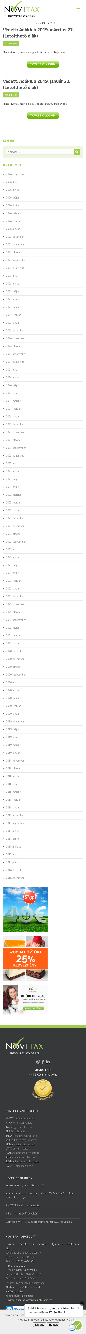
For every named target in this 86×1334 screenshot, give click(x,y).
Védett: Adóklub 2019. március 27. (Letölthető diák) (38, 32)
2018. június (12, 776)
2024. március (13, 401)
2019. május (12, 729)
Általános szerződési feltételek (23, 1287)
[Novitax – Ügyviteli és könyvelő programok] (20, 10)
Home (34, 23)
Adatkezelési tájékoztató (19, 1296)
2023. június (12, 471)
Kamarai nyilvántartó (23, 1153)
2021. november (15, 604)
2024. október (13, 346)
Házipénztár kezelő (20, 1144)
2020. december (15, 651)
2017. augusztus (15, 823)
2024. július (12, 369)
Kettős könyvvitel (19, 1122)
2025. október (13, 252)
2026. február (13, 221)
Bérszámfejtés (16, 1131)
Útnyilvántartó (17, 1148)
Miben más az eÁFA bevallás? (22, 1213)
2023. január (13, 510)
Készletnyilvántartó (21, 1140)
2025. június (12, 283)
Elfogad (39, 1324)
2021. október (13, 612)
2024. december (15, 330)
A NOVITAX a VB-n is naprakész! (23, 1205)
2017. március (13, 846)
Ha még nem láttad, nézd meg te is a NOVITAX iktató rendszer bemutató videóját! (40, 1195)
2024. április (12, 393)
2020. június (12, 690)
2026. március (13, 213)
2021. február (13, 635)
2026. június (12, 189)
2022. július (12, 549)
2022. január (13, 588)
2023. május (12, 479)
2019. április (12, 737)
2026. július (12, 182)
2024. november (15, 338)
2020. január (13, 713)
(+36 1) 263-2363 (25, 1261)
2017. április (12, 839)
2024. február (13, 408)
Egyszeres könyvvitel (21, 1127)
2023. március (13, 494)
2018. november (15, 760)
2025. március (13, 307)
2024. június (12, 377)
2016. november (15, 878)
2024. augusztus (15, 362)
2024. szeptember (16, 354)
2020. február (13, 706)
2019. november (15, 721)
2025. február (13, 315)
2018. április (12, 784)
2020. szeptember (16, 674)
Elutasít (53, 1324)
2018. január (13, 807)
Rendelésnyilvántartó (21, 1157)
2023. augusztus (15, 455)
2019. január (13, 753)
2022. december (15, 518)
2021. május (12, 627)
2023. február (13, 502)
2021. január (13, 643)
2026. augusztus (15, 174)
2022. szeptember (16, 541)
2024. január (13, 416)
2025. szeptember (16, 260)
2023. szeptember (16, 448)
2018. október (13, 768)
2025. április (12, 299)
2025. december (15, 236)
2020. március (13, 698)
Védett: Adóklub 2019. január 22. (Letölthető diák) (36, 84)
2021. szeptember (16, 620)
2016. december (15, 870)
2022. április (12, 573)
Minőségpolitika (14, 1291)
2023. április (12, 487)
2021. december (15, 596)
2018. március (13, 792)
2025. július (12, 276)
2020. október (13, 667)
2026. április (12, 205)
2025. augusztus (15, 268)
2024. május (12, 385)
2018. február (13, 799)
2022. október (13, 534)
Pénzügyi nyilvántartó (21, 1135)
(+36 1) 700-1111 (15, 1265)
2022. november (15, 526)
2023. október (13, 440)
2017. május (12, 831)
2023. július (12, 463)
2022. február (13, 580)
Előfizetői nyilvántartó (22, 1161)
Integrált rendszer (20, 1118)
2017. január (12, 862)
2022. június (12, 557)
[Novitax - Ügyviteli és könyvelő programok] (24, 1048)
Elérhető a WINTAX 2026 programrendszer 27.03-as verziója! (39, 1222)
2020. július (12, 682)
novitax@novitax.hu (25, 1270)
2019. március (13, 745)
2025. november (15, 244)
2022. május (12, 565)
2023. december (15, 424)
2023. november (15, 432)
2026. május (12, 197)
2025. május (12, 291)
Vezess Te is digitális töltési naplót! (25, 1185)
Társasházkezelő (19, 1166)
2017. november (15, 815)
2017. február (13, 854)
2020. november (15, 659)
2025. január (13, 322)
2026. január (13, 229)
